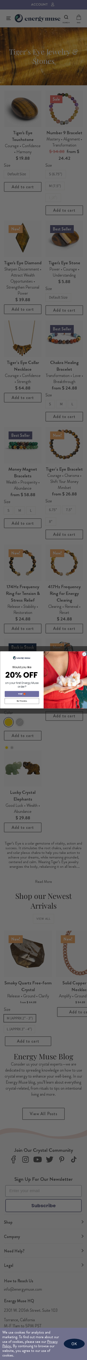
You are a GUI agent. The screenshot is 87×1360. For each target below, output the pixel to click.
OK (74, 1343)
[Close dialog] (84, 654)
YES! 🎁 (22, 694)
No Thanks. (21, 701)
